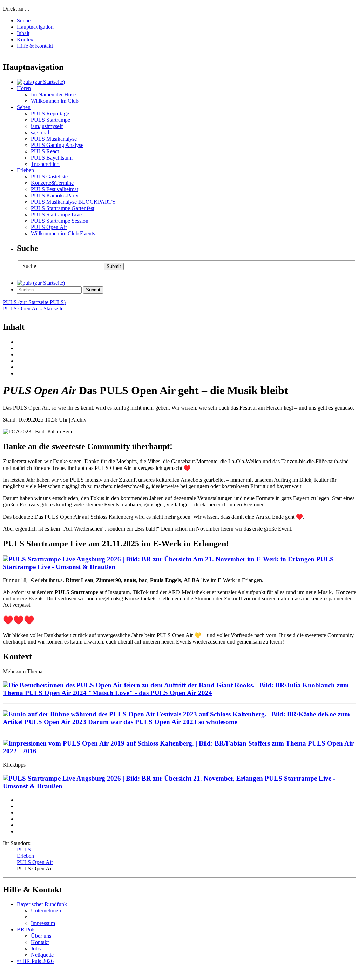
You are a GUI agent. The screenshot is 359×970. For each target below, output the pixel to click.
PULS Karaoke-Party (55, 195)
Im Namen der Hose (53, 94)
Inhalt (23, 33)
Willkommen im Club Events (63, 233)
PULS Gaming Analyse (57, 145)
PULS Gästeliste (49, 177)
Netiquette (42, 955)
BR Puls (26, 929)
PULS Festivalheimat (54, 189)
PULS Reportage (50, 113)
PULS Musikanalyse (54, 139)
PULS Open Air (49, 227)
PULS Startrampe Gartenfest (62, 208)
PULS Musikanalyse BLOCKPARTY (73, 202)
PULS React (45, 151)
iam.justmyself (47, 126)
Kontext (26, 39)
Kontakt (40, 942)
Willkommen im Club (55, 101)
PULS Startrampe (50, 120)
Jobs (36, 948)
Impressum (43, 923)
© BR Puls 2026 (35, 961)
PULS (24, 850)
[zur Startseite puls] (41, 82)
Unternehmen (46, 911)
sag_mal (40, 132)
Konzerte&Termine (52, 183)
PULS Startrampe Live (56, 214)
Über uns (41, 936)
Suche (24, 20)
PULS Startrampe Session (59, 221)
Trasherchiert (45, 164)
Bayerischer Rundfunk (42, 904)
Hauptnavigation (35, 27)
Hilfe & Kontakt (35, 46)
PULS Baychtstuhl (52, 158)
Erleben (25, 856)
